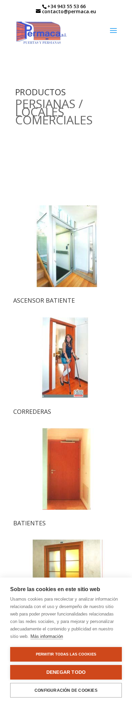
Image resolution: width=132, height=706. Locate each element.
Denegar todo (66, 672)
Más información (46, 636)
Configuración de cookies (66, 690)
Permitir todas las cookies (66, 654)
